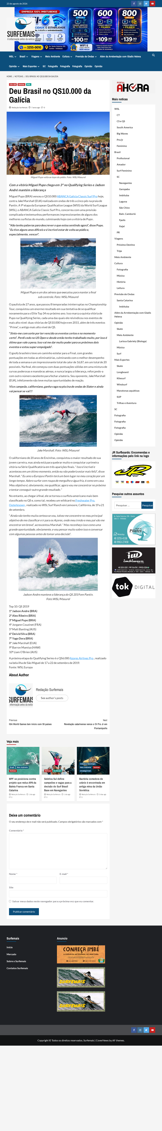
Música (121, 275)
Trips (119, 250)
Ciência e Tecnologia (87, 764)
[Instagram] (140, 3)
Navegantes (125, 183)
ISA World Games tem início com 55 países (30, 722)
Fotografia (53, 66)
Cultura (65, 56)
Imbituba (124, 195)
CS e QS (13, 84)
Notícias (21, 84)
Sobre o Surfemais (16, 961)
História (121, 281)
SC (44, 66)
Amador (121, 164)
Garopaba (124, 189)
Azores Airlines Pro (81, 658)
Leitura (121, 288)
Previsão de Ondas (84, 56)
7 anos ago (35, 107)
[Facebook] (134, 3)
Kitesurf (121, 378)
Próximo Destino (126, 244)
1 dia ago (32, 794)
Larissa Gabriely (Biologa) (133, 341)
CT (118, 115)
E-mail (64, 873)
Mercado (11, 954)
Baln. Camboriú (127, 213)
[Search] (153, 55)
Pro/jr (120, 139)
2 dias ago (102, 794)
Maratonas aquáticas (128, 390)
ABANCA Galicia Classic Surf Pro (77, 196)
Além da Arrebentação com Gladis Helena (120, 56)
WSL (11, 56)
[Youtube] (152, 3)
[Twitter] (146, 3)
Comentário (16, 830)
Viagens (35, 56)
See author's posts (52, 698)
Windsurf (122, 384)
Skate (120, 328)
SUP (119, 396)
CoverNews (102, 1040)
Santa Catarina (125, 300)
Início (10, 947)
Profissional (123, 158)
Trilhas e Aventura (126, 403)
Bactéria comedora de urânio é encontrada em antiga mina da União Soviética (92, 784)
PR (118, 232)
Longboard (123, 372)
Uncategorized (85, 771)
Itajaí (122, 226)
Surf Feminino (124, 170)
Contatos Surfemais (17, 968)
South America (125, 127)
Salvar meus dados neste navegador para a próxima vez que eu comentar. (53, 901)
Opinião (13, 66)
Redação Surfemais (20, 107)
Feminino (122, 145)
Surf (119, 353)
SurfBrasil (57, 771)
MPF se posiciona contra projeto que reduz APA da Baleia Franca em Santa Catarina (22, 784)
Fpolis (122, 220)
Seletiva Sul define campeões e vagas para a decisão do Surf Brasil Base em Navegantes (58, 784)
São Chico (124, 207)
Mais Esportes (30, 66)
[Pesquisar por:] (127, 505)
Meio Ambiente (52, 56)
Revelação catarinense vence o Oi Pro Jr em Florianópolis (85, 724)
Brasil (22, 56)
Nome (13, 873)
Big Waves (122, 133)
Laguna (123, 201)
